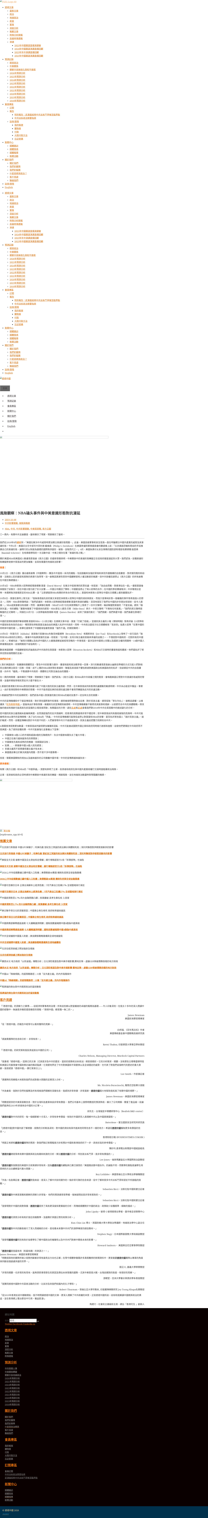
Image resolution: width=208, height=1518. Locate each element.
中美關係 (14, 66)
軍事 (12, 24)
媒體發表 (14, 149)
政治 (12, 14)
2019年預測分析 (17, 97)
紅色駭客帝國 (13, 704)
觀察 (19, 542)
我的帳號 (9, 1445)
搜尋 (7, 1320)
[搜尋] (38, 1321)
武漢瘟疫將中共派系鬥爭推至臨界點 (21, 1477)
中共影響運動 (11, 523)
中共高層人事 (11, 1368)
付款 (16, 131)
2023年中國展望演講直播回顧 (28, 55)
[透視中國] (5, 378)
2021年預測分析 (17, 90)
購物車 (17, 128)
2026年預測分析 (17, 73)
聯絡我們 (14, 180)
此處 (74, 707)
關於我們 (9, 159)
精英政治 (14, 62)
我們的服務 (15, 170)
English (9, 187)
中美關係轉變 (11, 1371)
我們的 (8, 1423)
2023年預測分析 (17, 83)
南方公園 (46, 528)
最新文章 (14, 10)
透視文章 (9, 7)
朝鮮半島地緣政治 (13, 1375)
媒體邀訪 (14, 145)
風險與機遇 (24, 523)
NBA (7, 528)
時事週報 (9, 1356)
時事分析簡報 (16, 35)
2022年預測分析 (17, 86)
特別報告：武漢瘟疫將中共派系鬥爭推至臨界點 (37, 114)
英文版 (7, 830)
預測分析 (11, 1362)
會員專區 (9, 104)
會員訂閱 (9, 1471)
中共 (13, 528)
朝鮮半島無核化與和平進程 (23, 69)
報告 (12, 111)
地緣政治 (14, 17)
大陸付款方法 (20, 135)
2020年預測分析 (17, 93)
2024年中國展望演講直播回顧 (28, 48)
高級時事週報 (16, 38)
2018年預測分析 (17, 100)
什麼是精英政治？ (18, 173)
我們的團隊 (15, 166)
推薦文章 (14, 31)
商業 (12, 21)
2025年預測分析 (17, 76)
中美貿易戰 (35, 528)
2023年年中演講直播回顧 (26, 52)
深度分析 (14, 28)
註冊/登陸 (14, 121)
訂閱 (12, 107)
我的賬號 (18, 125)
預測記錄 (9, 59)
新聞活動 (14, 156)
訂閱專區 (11, 1465)
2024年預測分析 (17, 80)
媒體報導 (14, 152)
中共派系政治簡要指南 (25, 118)
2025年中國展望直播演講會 (27, 45)
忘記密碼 (18, 138)
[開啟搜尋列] (2, 382)
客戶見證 (14, 177)
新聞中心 (9, 142)
